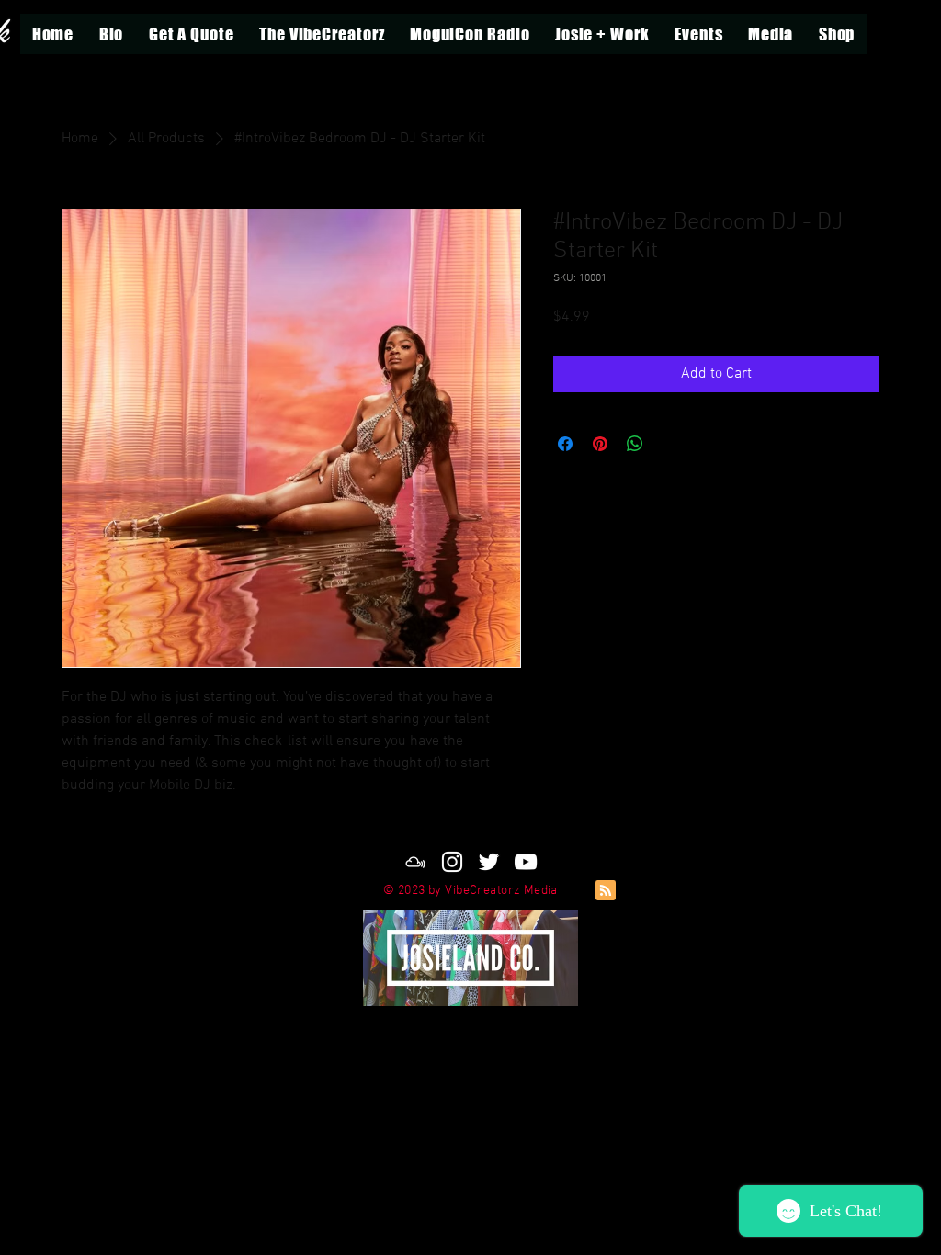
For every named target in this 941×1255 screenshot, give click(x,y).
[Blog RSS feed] (605, 891)
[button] (602, 34)
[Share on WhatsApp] (635, 444)
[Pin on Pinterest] (600, 444)
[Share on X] (670, 444)
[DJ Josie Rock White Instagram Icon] (452, 862)
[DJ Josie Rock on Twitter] (489, 862)
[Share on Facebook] (565, 444)
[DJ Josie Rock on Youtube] (525, 862)
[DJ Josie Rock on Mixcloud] (415, 862)
